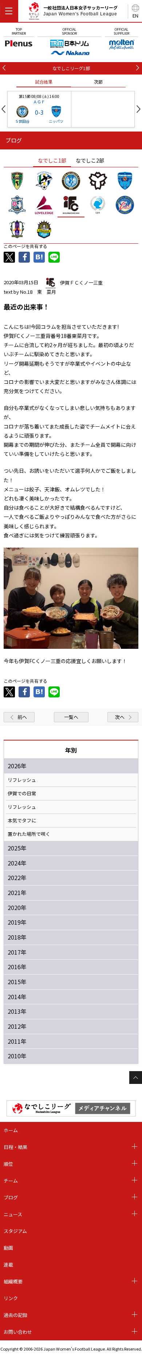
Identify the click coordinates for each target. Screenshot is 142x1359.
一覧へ (71, 716)
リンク (11, 1298)
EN (135, 15)
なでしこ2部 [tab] (90, 160)
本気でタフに (22, 820)
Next (139, 109)
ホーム (11, 1130)
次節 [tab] (98, 82)
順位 (8, 1163)
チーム (11, 1180)
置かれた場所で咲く (29, 834)
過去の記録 (15, 1315)
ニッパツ (56, 121)
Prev (3, 109)
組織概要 (13, 1281)
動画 (8, 1247)
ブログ (11, 1197)
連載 (8, 1264)
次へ (120, 716)
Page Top (135, 1077)
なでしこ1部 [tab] (52, 160)
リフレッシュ (22, 780)
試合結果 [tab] (43, 82)
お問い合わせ (18, 1331)
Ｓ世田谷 (22, 121)
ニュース (13, 1214)
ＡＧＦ (39, 101)
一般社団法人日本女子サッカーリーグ (80, 10)
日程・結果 (15, 1146)
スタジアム (15, 1230)
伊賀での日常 (22, 793)
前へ (22, 716)
